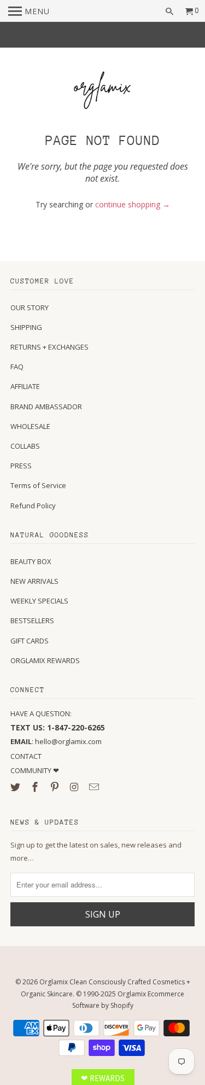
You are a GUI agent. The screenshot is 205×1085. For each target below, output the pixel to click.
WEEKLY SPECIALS (39, 601)
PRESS (21, 466)
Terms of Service (38, 485)
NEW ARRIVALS (34, 581)
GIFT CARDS (29, 641)
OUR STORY (29, 307)
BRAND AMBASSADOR (46, 406)
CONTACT (26, 756)
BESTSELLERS (32, 620)
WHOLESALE (30, 426)
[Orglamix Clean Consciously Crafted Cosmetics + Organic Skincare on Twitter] (16, 786)
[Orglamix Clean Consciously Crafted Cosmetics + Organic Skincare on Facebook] (36, 786)
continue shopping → (132, 204)
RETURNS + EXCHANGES (49, 347)
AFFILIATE (25, 386)
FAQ (17, 367)
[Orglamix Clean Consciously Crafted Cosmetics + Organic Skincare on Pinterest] (56, 786)
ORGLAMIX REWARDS (45, 660)
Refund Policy (33, 505)
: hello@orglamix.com (56, 741)
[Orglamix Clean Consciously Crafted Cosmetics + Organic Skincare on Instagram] (75, 786)
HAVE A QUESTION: (41, 713)
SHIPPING (26, 327)
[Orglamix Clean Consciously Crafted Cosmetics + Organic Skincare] (102, 92)
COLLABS (25, 446)
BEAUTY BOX (30, 561)
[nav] (29, 11)
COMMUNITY (31, 770)
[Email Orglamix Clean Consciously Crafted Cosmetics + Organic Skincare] (95, 786)
